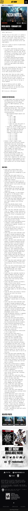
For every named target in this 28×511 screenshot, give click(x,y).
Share (25, 23)
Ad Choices (23, 506)
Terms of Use (15, 506)
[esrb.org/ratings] (14, 496)
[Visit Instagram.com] (7, 457)
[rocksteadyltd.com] (18, 462)
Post (20, 23)
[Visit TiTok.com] (24, 457)
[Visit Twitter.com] (10, 457)
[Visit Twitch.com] (17, 457)
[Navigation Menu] (26, 2)
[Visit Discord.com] (20, 457)
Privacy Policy (6, 506)
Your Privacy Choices (14, 509)
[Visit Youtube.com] (3, 457)
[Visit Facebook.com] (14, 457)
